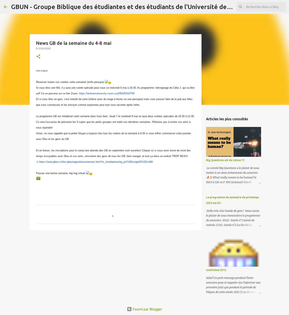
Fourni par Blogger (147, 309)
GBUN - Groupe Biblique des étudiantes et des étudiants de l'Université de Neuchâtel (134, 6)
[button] (38, 56)
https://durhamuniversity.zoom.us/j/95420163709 (106, 93)
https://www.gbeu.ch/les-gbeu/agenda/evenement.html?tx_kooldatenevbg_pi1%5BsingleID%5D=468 (96, 161)
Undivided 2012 (216, 270)
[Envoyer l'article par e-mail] (38, 179)
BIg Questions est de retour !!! (225, 160)
